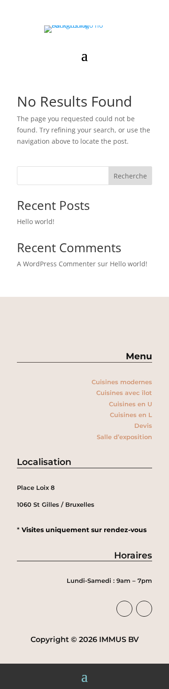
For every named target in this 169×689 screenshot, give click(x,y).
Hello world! (35, 221)
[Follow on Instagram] (144, 609)
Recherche (130, 175)
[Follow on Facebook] (124, 609)
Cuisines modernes (122, 382)
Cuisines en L (131, 414)
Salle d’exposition (124, 437)
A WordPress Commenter (56, 263)
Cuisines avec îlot (124, 392)
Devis (143, 425)
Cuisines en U (130, 404)
